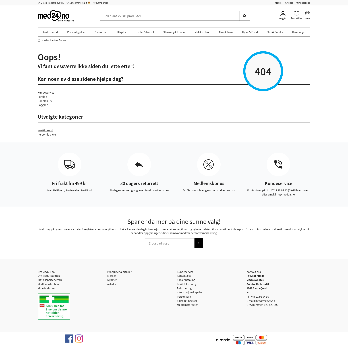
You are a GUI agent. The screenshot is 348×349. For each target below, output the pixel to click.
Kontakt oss (184, 275)
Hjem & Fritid (250, 32)
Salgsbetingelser (187, 300)
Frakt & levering (186, 284)
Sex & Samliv (275, 32)
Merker (278, 2)
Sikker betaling (186, 280)
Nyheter (112, 280)
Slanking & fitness (174, 32)
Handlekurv (45, 101)
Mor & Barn (226, 32)
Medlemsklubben (48, 284)
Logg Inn (43, 105)
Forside (42, 96)
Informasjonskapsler (189, 292)
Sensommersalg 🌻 (79, 2)
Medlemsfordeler (187, 304)
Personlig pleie (76, 32)
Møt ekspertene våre (50, 280)
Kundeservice (303, 2)
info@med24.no (265, 300)
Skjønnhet (101, 32)
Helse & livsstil (145, 32)
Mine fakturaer (47, 288)
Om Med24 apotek (49, 275)
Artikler (289, 2)
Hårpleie (122, 32)
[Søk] (244, 16)
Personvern (184, 296)
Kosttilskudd (50, 32)
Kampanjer (102, 2)
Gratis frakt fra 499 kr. (52, 2)
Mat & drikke (202, 32)
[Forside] (39, 40)
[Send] (198, 243)
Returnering (184, 288)
